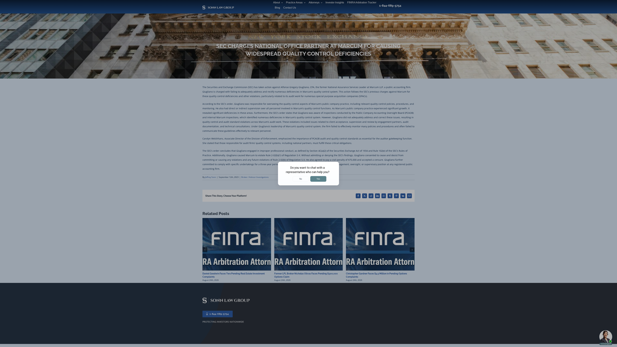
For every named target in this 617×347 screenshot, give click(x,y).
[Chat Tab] (308, 173)
